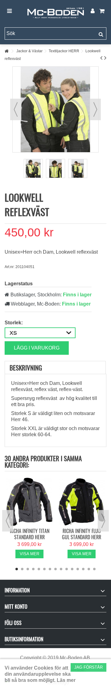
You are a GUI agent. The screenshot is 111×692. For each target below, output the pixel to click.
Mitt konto (16, 606)
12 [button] (77, 569)
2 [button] (22, 569)
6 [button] (44, 569)
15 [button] (94, 569)
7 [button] (50, 569)
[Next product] (105, 57)
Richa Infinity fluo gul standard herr (81, 534)
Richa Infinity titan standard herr (29, 534)
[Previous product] (101, 57)
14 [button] (89, 569)
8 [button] (55, 569)
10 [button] (66, 569)
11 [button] (72, 569)
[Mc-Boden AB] (55, 11)
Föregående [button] (15, 109)
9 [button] (61, 569)
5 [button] (39, 569)
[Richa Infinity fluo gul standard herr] (82, 501)
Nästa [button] (95, 109)
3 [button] (28, 569)
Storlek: (14, 322)
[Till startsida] (6, 51)
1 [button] (16, 569)
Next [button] (103, 521)
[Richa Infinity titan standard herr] (29, 501)
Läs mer (66, 680)
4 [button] (33, 569)
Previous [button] (7, 521)
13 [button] (83, 569)
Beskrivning (26, 367)
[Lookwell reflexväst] (33, 168)
